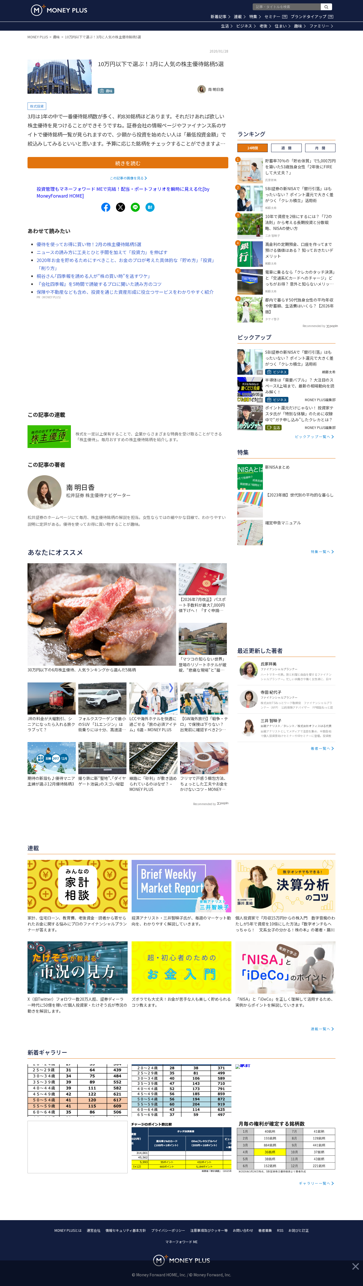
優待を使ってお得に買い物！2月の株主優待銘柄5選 (89, 244)
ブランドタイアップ (311, 16)
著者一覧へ (321, 748)
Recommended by (204, 804)
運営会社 (93, 1230)
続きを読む (128, 163)
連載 (238, 16)
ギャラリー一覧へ (315, 1183)
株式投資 (37, 106)
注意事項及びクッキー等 (209, 1230)
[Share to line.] (135, 207)
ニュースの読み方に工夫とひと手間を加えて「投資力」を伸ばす (102, 252)
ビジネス (244, 26)
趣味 (298, 26)
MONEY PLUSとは (68, 1230)
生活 (225, 26)
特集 (253, 16)
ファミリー (319, 26)
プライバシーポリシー (168, 1230)
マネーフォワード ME (181, 1241)
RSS (280, 1230)
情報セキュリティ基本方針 (125, 1230)
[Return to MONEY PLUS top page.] (59, 10)
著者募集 (265, 1230)
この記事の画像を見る (127, 177)
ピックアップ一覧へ (313, 436)
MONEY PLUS (38, 36)
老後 (263, 26)
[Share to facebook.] (105, 207)
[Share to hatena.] (150, 207)
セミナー (275, 16)
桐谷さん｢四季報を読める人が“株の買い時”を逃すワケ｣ (93, 276)
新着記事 (219, 16)
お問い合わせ (243, 1230)
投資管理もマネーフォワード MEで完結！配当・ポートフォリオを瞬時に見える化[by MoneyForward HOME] (123, 192)
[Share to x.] (120, 207)
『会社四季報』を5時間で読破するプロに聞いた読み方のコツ (99, 283)
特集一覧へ (321, 551)
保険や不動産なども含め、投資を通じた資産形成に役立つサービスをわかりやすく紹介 (125, 291)
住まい (281, 26)
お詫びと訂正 (298, 1230)
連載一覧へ (321, 1028)
